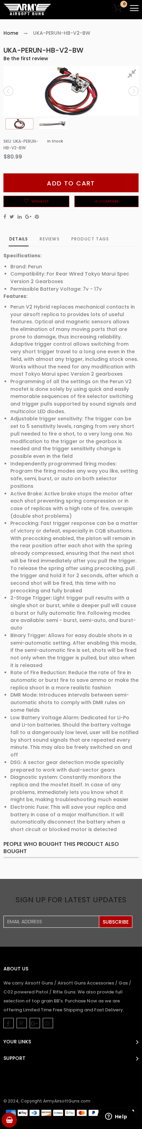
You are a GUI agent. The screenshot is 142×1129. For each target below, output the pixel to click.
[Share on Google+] (28, 216)
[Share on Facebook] (4, 216)
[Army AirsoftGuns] (27, 9)
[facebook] (8, 1023)
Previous (8, 91)
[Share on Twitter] (12, 216)
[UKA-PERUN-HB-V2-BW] (19, 123)
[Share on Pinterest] (37, 216)
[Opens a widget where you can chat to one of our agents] (116, 1117)
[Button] (134, 8)
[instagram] (48, 1023)
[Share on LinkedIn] (20, 216)
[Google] (35, 1023)
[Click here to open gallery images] (133, 74)
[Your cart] (9, 1120)
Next (133, 91)
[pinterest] (22, 1023)
